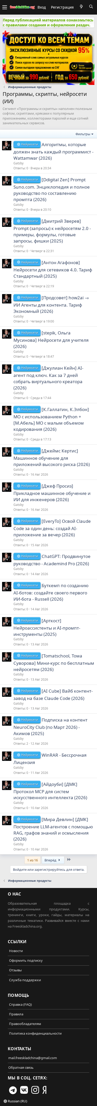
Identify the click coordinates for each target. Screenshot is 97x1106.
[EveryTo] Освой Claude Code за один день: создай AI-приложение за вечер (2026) (52, 528)
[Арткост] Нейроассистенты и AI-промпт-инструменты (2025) (46, 627)
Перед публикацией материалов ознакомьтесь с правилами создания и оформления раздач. (48, 22)
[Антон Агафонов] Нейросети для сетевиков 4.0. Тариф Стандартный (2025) (52, 269)
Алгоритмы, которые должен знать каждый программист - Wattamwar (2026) (53, 151)
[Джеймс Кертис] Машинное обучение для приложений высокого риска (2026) (51, 457)
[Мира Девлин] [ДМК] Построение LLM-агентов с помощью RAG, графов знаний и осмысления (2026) (53, 829)
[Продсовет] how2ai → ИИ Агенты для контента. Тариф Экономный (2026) (51, 304)
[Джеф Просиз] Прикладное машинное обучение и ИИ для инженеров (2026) (52, 492)
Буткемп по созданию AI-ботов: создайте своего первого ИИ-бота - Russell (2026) (50, 592)
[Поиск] (91, 6)
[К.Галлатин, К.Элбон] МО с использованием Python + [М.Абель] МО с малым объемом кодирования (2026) (51, 419)
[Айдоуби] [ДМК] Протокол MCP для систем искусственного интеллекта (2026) (50, 791)
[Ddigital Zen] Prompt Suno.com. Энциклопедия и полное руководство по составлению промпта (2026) (51, 189)
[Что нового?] (81, 6)
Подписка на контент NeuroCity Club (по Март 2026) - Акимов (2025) (50, 726)
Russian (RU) (17, 1101)
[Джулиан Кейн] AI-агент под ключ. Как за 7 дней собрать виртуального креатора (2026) (48, 378)
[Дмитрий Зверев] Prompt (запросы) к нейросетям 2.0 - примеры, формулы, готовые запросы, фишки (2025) (52, 231)
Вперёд (50, 860)
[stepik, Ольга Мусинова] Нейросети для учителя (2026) (51, 339)
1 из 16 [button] (32, 860)
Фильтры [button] (83, 134)
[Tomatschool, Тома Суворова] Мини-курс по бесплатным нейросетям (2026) (53, 662)
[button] (4, 7)
